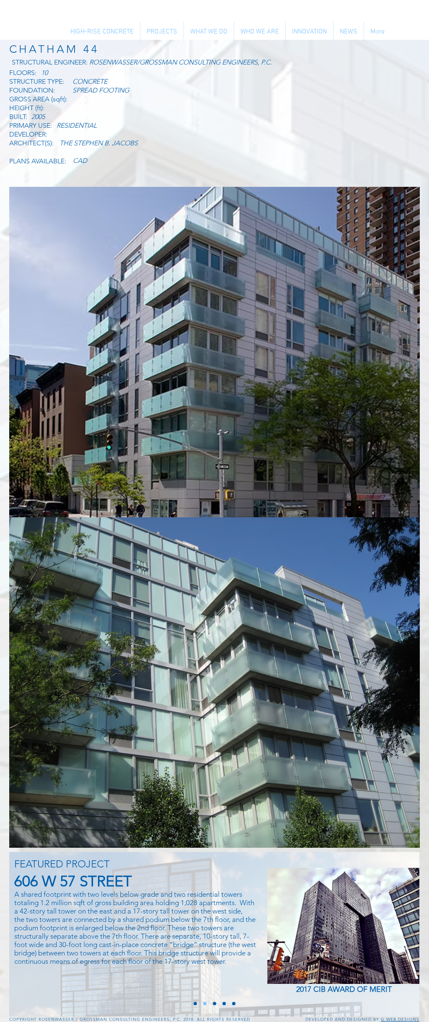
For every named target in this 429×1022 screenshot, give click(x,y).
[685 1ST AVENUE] (224, 1003)
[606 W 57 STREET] (205, 1003)
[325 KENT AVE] (214, 1003)
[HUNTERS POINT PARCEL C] (195, 1003)
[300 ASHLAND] (233, 1003)
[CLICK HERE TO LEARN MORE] (345, 926)
